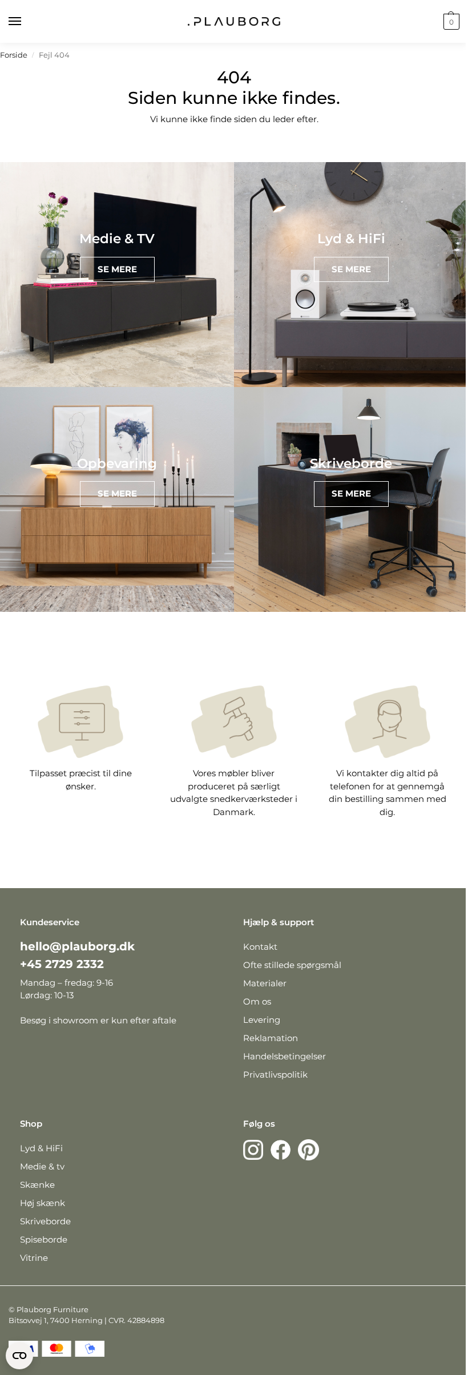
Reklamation (270, 1038)
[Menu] (26, 21)
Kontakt (260, 946)
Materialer (265, 983)
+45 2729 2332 (62, 964)
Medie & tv (42, 1166)
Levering (261, 1019)
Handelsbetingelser (284, 1056)
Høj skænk (42, 1202)
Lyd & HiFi (41, 1148)
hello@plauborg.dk (77, 946)
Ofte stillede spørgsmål (292, 964)
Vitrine (34, 1257)
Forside (13, 54)
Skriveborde (45, 1221)
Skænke (37, 1184)
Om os (257, 1001)
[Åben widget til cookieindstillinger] (19, 1355)
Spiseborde (43, 1239)
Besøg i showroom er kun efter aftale (98, 1020)
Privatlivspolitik (275, 1074)
